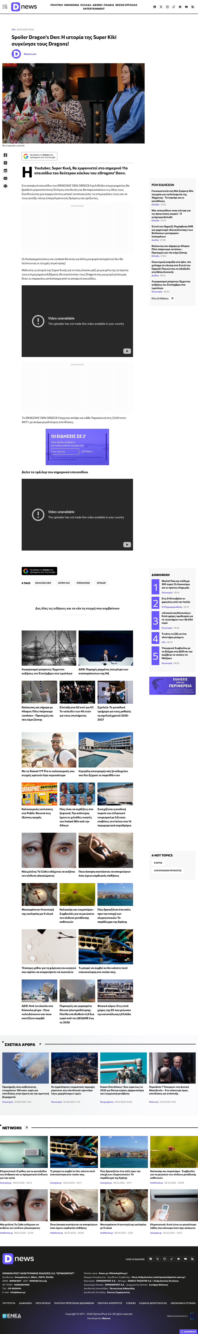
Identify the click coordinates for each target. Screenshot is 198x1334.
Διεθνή (155, 240)
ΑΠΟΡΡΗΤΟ (190, 1331)
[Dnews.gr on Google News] (180, 6)
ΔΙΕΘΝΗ (97, 4)
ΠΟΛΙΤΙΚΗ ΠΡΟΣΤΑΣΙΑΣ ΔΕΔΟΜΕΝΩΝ (74, 1303)
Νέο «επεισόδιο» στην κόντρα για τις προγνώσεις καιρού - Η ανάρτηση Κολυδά (171, 213)
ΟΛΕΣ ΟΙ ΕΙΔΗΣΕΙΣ (135, 1259)
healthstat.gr (156, 1182)
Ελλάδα (155, 204)
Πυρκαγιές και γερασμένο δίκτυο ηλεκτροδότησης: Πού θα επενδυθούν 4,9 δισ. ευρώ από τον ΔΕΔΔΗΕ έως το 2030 (77, 1014)
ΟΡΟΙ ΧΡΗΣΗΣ (43, 1303)
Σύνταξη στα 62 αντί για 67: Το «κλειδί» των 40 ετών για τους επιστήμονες (77, 711)
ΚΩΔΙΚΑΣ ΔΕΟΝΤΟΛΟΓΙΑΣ (153, 1303)
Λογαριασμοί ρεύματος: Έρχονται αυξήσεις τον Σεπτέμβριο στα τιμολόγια (171, 284)
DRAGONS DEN (43, 583)
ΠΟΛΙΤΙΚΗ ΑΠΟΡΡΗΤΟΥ (110, 1303)
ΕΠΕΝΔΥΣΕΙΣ (83, 583)
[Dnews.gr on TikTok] (173, 6)
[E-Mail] (5, 178)
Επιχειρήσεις (107, 1101)
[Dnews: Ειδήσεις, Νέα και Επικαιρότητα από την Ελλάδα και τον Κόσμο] (24, 6)
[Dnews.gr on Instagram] (167, 6)
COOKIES (131, 1303)
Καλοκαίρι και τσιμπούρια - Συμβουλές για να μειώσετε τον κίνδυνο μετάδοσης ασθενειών (173, 1174)
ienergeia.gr (6, 1182)
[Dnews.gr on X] (161, 6)
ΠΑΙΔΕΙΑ (109, 4)
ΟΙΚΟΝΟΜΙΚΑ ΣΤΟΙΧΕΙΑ (183, 1303)
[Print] (5, 186)
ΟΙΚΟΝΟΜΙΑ (71, 4)
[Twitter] (5, 163)
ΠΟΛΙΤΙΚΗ (56, 4)
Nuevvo (106, 1318)
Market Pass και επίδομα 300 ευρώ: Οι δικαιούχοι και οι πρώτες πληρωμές (176, 584)
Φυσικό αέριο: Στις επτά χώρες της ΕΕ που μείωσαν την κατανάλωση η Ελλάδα (114, 1010)
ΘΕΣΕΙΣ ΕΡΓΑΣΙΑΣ (126, 4)
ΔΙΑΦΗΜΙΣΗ (25, 1303)
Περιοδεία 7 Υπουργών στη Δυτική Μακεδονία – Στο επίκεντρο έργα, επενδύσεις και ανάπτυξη (169, 1090)
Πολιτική (153, 1101)
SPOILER (101, 583)
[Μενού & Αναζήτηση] (4, 6)
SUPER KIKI (64, 583)
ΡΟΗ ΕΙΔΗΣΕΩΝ (163, 185)
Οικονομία (157, 291)
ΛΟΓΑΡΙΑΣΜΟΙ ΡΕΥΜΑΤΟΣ (167, 870)
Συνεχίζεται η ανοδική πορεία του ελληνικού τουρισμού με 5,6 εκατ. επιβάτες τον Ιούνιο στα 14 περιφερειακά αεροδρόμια (114, 817)
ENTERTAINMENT (94, 8)
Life (13, 29)
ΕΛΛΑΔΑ (85, 4)
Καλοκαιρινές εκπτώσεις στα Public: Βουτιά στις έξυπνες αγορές (37, 813)
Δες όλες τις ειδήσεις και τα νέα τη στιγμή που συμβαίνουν (77, 608)
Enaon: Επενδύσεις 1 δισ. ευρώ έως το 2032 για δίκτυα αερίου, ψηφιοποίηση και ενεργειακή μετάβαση (122, 1090)
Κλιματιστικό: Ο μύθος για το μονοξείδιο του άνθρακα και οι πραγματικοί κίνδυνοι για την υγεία (24, 1174)
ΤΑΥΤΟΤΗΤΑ (8, 1303)
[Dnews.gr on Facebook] (154, 6)
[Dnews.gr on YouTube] (186, 6)
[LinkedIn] (5, 171)
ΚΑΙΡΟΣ (158, 862)
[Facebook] (5, 155)
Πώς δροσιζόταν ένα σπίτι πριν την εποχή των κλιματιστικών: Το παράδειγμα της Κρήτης (120, 1174)
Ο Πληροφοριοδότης (172, 607)
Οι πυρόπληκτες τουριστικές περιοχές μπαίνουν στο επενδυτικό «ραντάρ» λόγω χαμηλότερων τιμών (73, 1090)
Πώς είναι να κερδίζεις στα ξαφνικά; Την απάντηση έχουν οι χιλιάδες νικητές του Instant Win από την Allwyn (76, 817)
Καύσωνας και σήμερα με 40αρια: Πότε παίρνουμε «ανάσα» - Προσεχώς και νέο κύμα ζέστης (171, 249)
